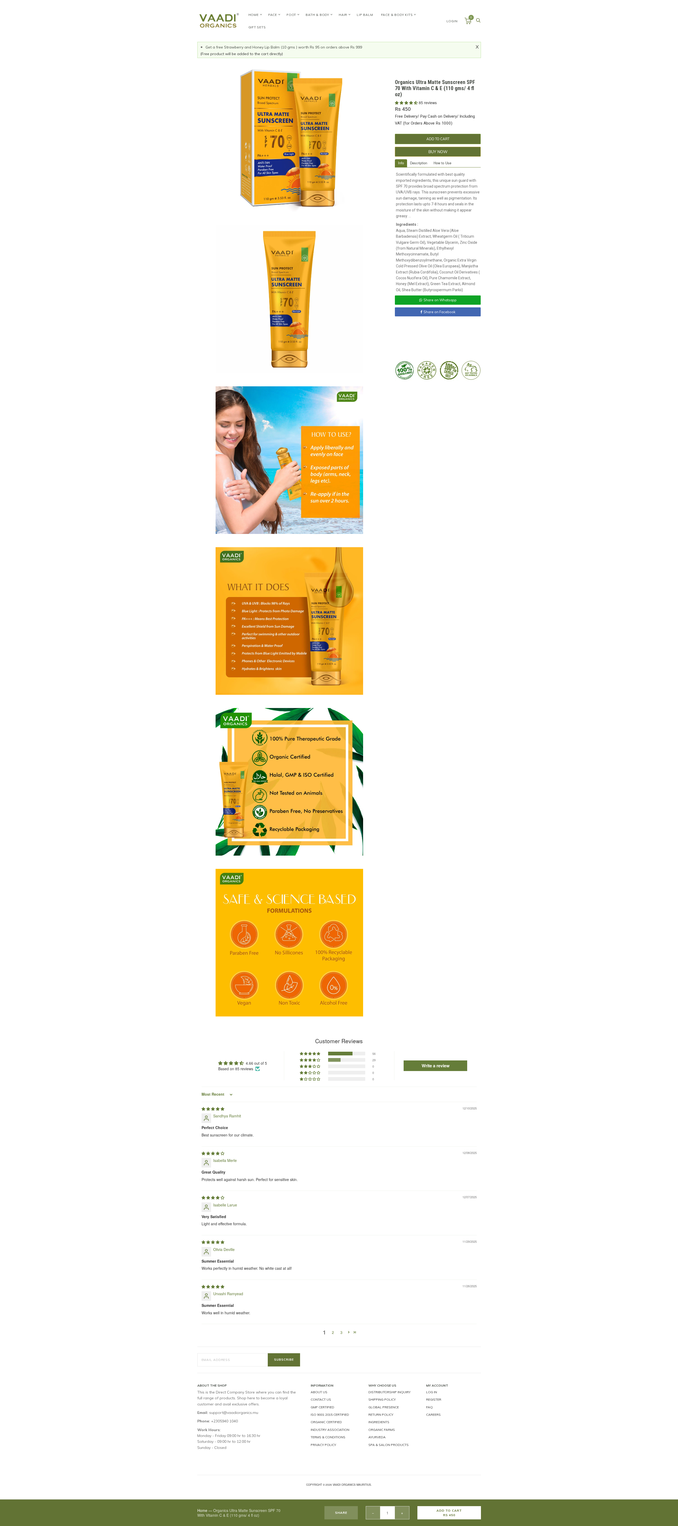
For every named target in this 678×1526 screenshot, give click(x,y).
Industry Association (330, 1430)
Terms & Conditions (328, 1437)
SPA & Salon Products (388, 1445)
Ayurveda (377, 1437)
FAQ (429, 1407)
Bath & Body (317, 15)
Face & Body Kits (397, 15)
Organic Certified (326, 1422)
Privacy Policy (323, 1445)
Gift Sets (257, 27)
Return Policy (380, 1415)
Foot (291, 15)
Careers (433, 1415)
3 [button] (341, 1332)
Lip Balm (365, 15)
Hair (343, 15)
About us (319, 1392)
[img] (213, 1108)
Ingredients (378, 1422)
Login (452, 21)
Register (433, 1399)
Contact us (321, 1399)
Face (272, 15)
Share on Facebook (439, 312)
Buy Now (438, 151)
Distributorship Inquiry (389, 1392)
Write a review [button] (435, 1066)
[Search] (478, 21)
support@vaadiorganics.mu (233, 1412)
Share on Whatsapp (440, 300)
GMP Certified (322, 1407)
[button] (407, 102)
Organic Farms (381, 1430)
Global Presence (383, 1407)
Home (253, 15)
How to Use (442, 162)
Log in (431, 1392)
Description (418, 162)
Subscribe (284, 1359)
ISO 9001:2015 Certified (330, 1415)
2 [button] (333, 1332)
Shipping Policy (382, 1399)
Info (401, 162)
